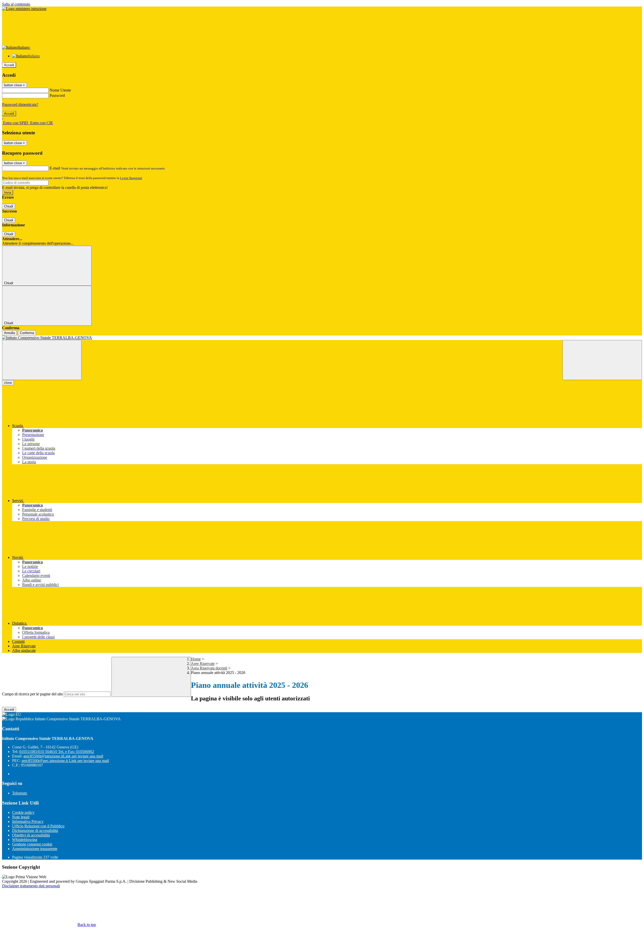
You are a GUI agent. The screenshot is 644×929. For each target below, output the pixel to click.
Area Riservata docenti (209, 668)
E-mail (55, 168)
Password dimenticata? (20, 104)
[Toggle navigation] (42, 360)
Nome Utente (60, 90)
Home (196, 659)
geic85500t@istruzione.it (63, 756)
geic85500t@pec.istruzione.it (65, 760)
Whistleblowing (24, 839)
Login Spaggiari (131, 178)
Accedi (9, 65)
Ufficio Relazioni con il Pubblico (38, 826)
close (8, 383)
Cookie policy (23, 812)
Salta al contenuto (16, 4)
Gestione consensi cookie (32, 844)
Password (57, 95)
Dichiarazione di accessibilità (35, 830)
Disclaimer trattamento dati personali (31, 886)
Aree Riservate (203, 663)
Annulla (9, 333)
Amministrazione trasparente (34, 849)
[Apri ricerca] (602, 360)
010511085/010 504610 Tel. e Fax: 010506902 (56, 751)
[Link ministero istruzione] (24, 9)
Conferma (27, 333)
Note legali (20, 817)
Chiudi (8, 206)
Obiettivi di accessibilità (31, 835)
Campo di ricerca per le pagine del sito (32, 694)
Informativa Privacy (28, 821)
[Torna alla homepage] (322, 337)
